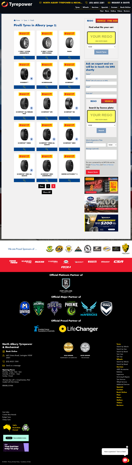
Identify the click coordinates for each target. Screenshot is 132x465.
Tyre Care (120, 354)
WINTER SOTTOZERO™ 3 (69, 174)
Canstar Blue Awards (9, 415)
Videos (119, 11)
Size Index (5, 412)
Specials (104, 7)
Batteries (119, 372)
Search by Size (122, 349)
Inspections (120, 374)
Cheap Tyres (6, 420)
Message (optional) (92, 149)
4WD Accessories (122, 369)
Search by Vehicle (123, 347)
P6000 (69, 51)
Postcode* (89, 93)
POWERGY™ (24, 82)
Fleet (101, 11)
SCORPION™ (69, 82)
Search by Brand (122, 352)
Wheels (86, 7)
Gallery (113, 11)
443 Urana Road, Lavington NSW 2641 (19, 356)
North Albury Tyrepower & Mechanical (63, 2)
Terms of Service (108, 165)
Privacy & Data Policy (14, 462)
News (107, 11)
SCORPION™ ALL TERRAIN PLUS (24, 112)
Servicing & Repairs (123, 377)
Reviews (127, 11)
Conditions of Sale (26, 462)
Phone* (97, 80)
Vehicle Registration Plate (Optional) (94, 141)
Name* (88, 74)
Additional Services (123, 384)
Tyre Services (121, 379)
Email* (88, 87)
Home (18, 20)
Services (95, 7)
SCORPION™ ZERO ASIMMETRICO (47, 175)
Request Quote (93, 172)
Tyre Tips (119, 357)
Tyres (77, 7)
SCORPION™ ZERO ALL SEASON (24, 175)
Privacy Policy (95, 165)
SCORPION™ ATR (46, 112)
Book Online (125, 7)
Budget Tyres (6, 417)
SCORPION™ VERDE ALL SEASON (47, 144)
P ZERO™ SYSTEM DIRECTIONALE (47, 52)
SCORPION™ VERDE (24, 143)
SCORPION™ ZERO (69, 143)
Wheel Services (122, 382)
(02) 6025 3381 (96, 2)
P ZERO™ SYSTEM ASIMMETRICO (24, 52)
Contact (114, 7)
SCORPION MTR (47, 82)
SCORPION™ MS (69, 112)
